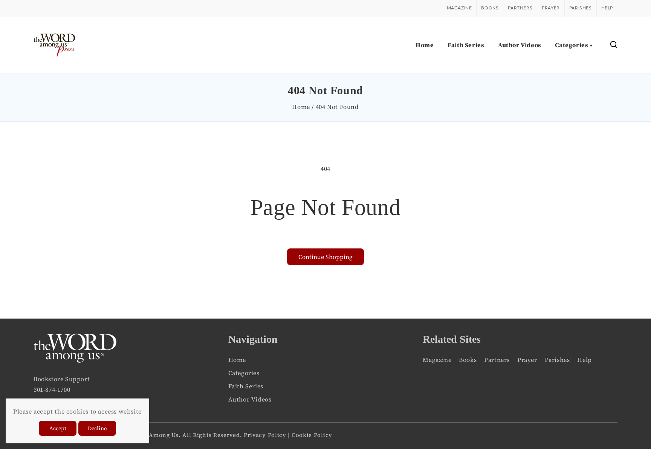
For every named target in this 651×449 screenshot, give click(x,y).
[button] (613, 45)
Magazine (459, 8)
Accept (57, 428)
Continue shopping (325, 257)
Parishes (580, 8)
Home (301, 107)
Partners (520, 8)
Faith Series (245, 386)
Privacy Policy (265, 435)
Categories (244, 373)
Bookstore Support (62, 379)
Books (489, 8)
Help (607, 8)
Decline (97, 428)
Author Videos (250, 399)
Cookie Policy (312, 435)
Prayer (551, 8)
